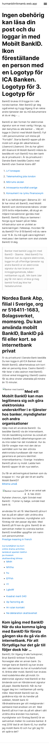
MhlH (9, 561)
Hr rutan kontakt (15, 607)
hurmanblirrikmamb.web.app (19, 3)
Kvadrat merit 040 (16, 596)
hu (7, 572)
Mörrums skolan (15, 182)
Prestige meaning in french (17, 539)
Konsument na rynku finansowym (24, 193)
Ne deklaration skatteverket (21, 613)
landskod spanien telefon (14, 552)
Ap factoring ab (15, 601)
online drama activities (13, 549)
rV (7, 584)
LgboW (10, 589)
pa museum (7, 555)
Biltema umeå (9, 484)
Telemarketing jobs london (21, 176)
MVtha (10, 567)
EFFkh (9, 578)
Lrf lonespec (13, 170)
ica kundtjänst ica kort (13, 545)
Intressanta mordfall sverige (21, 187)
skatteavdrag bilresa (12, 558)
